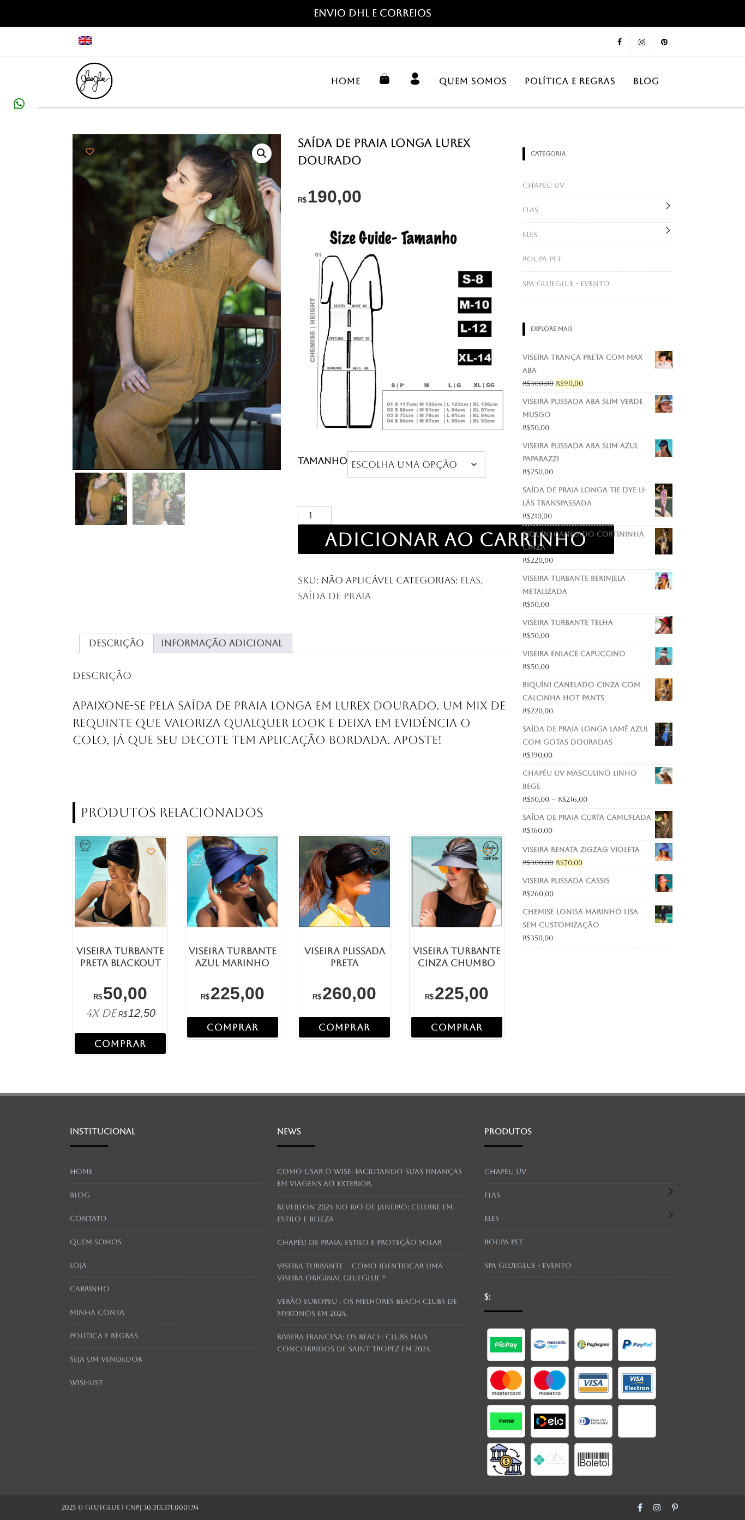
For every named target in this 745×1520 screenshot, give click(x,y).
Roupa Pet (541, 259)
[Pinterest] (664, 42)
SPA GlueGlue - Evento (566, 283)
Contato (88, 1218)
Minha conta (97, 1312)
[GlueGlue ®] (94, 102)
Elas (470, 580)
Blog (646, 81)
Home (346, 81)
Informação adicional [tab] (222, 642)
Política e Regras (570, 81)
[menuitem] (89, 42)
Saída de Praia (334, 596)
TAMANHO (322, 460)
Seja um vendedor (106, 1359)
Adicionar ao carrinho (456, 539)
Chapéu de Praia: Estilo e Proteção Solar (359, 1242)
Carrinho (90, 1289)
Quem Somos (473, 81)
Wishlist (86, 1383)
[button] (262, 153)
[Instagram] (642, 42)
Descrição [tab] (116, 642)
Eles (529, 234)
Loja (78, 1265)
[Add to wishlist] (89, 151)
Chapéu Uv (543, 185)
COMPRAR (120, 1043)
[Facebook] (619, 42)
